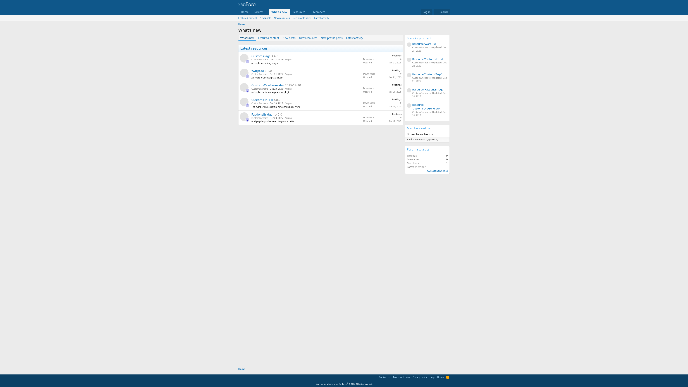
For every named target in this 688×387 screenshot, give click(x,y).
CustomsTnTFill (262, 100)
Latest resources (254, 48)
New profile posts (302, 18)
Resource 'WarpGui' (424, 44)
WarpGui (257, 71)
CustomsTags (260, 56)
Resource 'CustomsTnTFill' (428, 59)
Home (245, 12)
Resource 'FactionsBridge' (428, 89)
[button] (266, 12)
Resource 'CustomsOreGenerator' (426, 106)
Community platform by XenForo (344, 384)
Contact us (384, 377)
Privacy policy (419, 377)
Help (431, 377)
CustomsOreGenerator (267, 85)
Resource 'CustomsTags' (427, 74)
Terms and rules (401, 377)
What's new (279, 12)
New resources (282, 18)
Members (319, 12)
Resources (299, 12)
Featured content (247, 18)
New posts (265, 18)
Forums (258, 12)
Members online (418, 128)
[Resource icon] (244, 58)
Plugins (288, 59)
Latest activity (321, 18)
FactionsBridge (262, 114)
